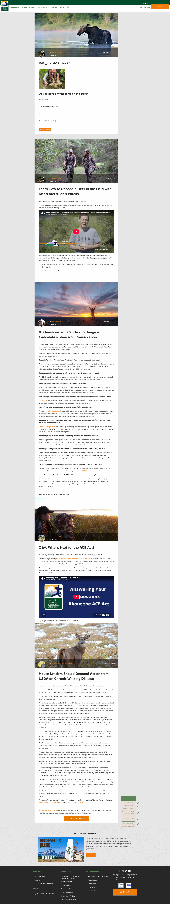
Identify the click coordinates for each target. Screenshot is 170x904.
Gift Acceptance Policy (69, 900)
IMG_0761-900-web (129, 802)
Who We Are (43, 7)
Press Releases (40, 876)
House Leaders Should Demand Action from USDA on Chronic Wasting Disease (128, 825)
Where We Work (29, 7)
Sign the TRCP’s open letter (48, 810)
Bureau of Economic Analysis (52, 479)
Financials (91, 887)
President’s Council (67, 885)
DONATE (160, 6)
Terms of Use (92, 880)
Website (41, 114)
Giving (54, 7)
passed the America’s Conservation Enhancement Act (73, 559)
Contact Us (133, 3)
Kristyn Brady (56, 53)
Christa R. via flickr (76, 802)
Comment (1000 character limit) (47, 121)
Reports (37, 880)
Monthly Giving (66, 882)
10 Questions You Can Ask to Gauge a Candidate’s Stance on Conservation (129, 813)
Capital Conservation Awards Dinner (44, 894)
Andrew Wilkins (57, 537)
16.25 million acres (52, 411)
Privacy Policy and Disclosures (98, 876)
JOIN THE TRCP (144, 7)
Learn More (91, 855)
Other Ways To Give (68, 896)
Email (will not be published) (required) (49, 106)
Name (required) (43, 99)
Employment (92, 884)
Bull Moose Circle (67, 892)
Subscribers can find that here (49, 802)
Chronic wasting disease (47, 427)
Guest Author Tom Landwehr (62, 663)
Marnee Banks (57, 322)
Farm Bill (45, 400)
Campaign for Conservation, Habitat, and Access (70, 877)
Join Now (124, 892)
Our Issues (14, 7)
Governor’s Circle (67, 889)
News (62, 7)
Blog (125, 3)
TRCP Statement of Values (44, 884)
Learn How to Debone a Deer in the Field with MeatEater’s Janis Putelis (128, 807)
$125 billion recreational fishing (93, 471)
